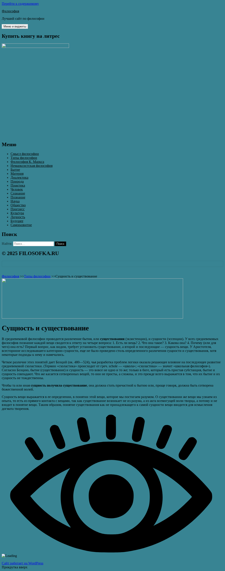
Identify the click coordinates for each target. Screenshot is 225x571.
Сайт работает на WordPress (22, 563)
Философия (10, 11)
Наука (15, 201)
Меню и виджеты (15, 26)
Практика (18, 185)
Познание (18, 197)
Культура (17, 213)
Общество (18, 205)
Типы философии (24, 158)
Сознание (18, 193)
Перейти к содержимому (20, 3)
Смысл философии (25, 154)
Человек (17, 189)
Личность (18, 217)
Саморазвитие (21, 225)
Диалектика (19, 177)
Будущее (17, 221)
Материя (17, 173)
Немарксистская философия (32, 166)
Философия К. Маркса (27, 162)
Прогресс (18, 209)
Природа (17, 181)
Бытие (15, 169)
